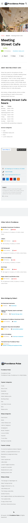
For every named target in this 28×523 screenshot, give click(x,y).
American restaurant (18, 336)
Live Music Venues (6, 404)
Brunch (8, 35)
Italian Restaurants (6, 396)
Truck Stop (4, 438)
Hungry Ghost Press (6, 501)
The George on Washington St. (9, 480)
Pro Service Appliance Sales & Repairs (11, 449)
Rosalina (3, 457)
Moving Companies (6, 441)
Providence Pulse (14, 515)
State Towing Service (6, 483)
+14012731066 (8, 171)
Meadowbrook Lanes (6, 470)
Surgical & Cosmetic (6, 467)
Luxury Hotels (5, 433)
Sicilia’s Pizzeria (5, 493)
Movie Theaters (5, 430)
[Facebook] (4, 179)
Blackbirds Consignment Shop (9, 454)
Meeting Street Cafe (6, 472)
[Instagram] (10, 512)
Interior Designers (6, 425)
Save (22, 56)
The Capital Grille (5, 499)
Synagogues (4, 428)
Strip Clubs (4, 388)
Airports (3, 435)
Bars (2, 406)
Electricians (4, 417)
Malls (2, 420)
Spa (2, 401)
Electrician (13, 305)
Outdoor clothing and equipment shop (12, 345)
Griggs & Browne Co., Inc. (7, 486)
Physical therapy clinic (16, 314)
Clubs (2, 386)
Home (2, 35)
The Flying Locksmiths (7, 491)
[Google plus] (11, 179)
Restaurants (4, 409)
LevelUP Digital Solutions (7, 464)
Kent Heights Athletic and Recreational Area (12, 496)
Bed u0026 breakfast (18, 329)
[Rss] (13, 512)
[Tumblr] (14, 179)
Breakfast (3, 391)
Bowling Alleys (5, 399)
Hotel (15, 321)
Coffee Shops (4, 393)
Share (14, 56)
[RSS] (18, 179)
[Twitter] (7, 179)
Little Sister (4, 462)
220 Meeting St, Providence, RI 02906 (14, 168)
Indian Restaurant (6, 422)
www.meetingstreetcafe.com (12, 174)
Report (6, 56)
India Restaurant (5, 488)
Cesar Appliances (5, 459)
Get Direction (22, 149)
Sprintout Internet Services (8, 504)
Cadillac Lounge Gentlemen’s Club (10, 451)
